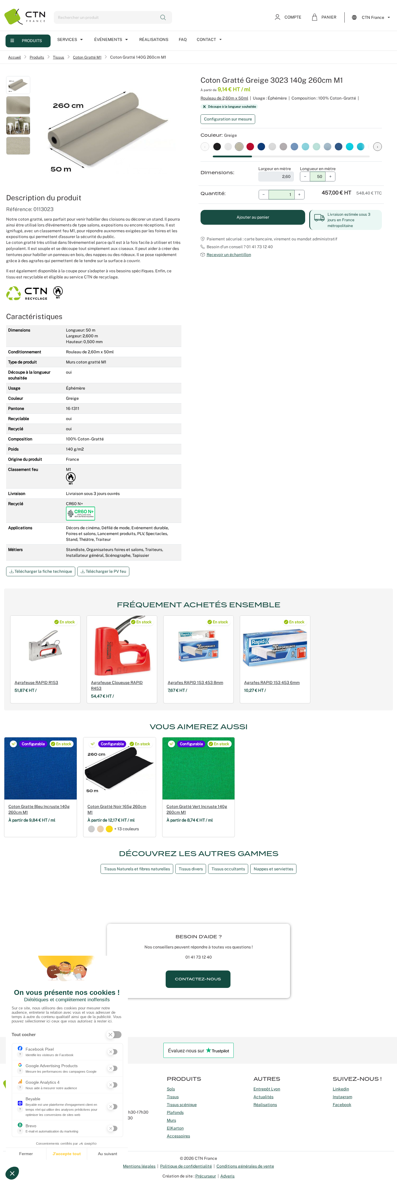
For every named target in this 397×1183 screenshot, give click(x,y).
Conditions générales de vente (245, 1166)
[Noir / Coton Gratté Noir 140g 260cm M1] (217, 146)
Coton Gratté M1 (87, 57)
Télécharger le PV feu (105, 571)
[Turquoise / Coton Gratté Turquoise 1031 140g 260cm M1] (349, 146)
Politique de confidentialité (186, 1166)
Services (67, 39)
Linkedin (341, 1089)
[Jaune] (109, 829)
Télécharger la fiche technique (43, 571)
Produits (32, 40)
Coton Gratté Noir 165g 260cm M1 (116, 809)
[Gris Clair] (91, 829)
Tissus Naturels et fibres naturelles (137, 869)
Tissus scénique (182, 1104)
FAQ (183, 39)
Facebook (342, 1104)
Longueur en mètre (318, 168)
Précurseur (205, 1176)
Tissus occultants (228, 869)
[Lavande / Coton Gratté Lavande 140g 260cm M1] (294, 146)
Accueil (14, 57)
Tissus (58, 57)
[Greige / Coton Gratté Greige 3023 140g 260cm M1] (239, 146)
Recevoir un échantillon (229, 254)
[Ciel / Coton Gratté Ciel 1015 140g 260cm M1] (316, 146)
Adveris (227, 1176)
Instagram (342, 1096)
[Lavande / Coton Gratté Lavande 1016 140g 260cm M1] (327, 146)
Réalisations (153, 39)
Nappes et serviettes (273, 869)
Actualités (263, 1096)
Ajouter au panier (253, 217)
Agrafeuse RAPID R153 (36, 682)
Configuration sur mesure (228, 119)
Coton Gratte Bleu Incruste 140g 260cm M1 (39, 809)
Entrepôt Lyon (266, 1089)
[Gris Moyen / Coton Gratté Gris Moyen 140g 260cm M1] (283, 146)
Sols (171, 1089)
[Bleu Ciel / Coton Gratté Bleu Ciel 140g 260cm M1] (360, 146)
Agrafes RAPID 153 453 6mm (272, 682)
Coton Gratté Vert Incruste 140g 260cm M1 (197, 809)
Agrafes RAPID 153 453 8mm (195, 682)
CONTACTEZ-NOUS (198, 979)
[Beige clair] (100, 829)
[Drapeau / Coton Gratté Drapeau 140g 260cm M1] (261, 146)
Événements (108, 39)
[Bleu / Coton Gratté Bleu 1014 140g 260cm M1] (305, 146)
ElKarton (175, 1128)
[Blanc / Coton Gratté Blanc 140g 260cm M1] (228, 146)
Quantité (212, 193)
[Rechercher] (163, 17)
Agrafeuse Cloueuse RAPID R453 (117, 685)
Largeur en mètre (274, 168)
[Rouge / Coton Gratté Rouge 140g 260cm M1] (250, 146)
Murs (171, 1120)
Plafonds (175, 1112)
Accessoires (178, 1136)
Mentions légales (139, 1166)
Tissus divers (191, 869)
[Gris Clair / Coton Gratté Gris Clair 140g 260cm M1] (272, 146)
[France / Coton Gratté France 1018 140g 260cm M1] (338, 146)
